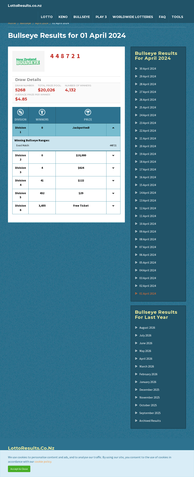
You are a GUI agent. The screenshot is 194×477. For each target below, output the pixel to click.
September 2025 (150, 413)
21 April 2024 (147, 138)
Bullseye (82, 17)
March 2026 (146, 366)
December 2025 (149, 389)
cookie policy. (43, 461)
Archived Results (150, 421)
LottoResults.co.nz (25, 6)
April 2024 (41, 23)
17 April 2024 (147, 169)
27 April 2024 (147, 92)
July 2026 (145, 335)
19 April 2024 (147, 154)
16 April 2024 (147, 177)
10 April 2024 (147, 224)
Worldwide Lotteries (133, 17)
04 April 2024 (147, 270)
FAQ (162, 17)
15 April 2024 (147, 185)
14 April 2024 (147, 193)
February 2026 (148, 374)
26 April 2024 (147, 99)
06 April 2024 (147, 255)
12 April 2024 (147, 208)
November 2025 (149, 397)
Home (12, 23)
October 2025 (148, 405)
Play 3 (101, 17)
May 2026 (145, 351)
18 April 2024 (147, 161)
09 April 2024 (147, 231)
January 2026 (147, 382)
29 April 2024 (147, 76)
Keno (63, 17)
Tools (177, 17)
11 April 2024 (147, 216)
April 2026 (145, 358)
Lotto (47, 17)
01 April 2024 (147, 293)
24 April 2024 (147, 115)
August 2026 (147, 327)
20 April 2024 (147, 146)
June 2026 (145, 343)
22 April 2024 (147, 130)
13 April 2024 (147, 200)
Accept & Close (19, 469)
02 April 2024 (147, 286)
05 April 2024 (147, 262)
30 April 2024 (147, 68)
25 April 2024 (147, 107)
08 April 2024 (147, 239)
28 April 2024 (147, 84)
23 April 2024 (147, 123)
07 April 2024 (147, 247)
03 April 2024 (147, 278)
